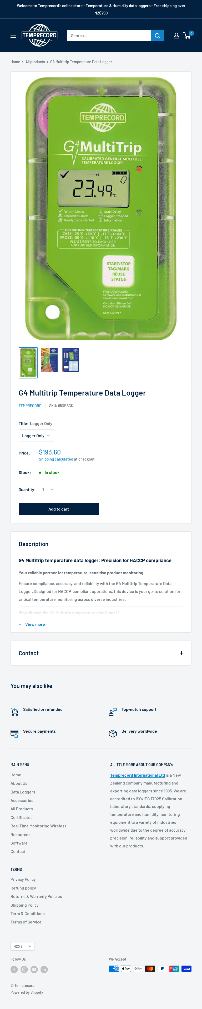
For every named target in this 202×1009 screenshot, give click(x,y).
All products (35, 61)
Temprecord (30, 405)
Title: (35, 423)
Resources (21, 834)
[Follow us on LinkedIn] (44, 969)
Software (19, 842)
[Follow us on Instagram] (24, 969)
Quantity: (27, 489)
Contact (18, 851)
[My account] (176, 35)
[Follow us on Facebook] (14, 969)
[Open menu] (13, 36)
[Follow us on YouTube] (34, 969)
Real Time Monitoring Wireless (39, 825)
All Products (22, 808)
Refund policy (23, 887)
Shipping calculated (56, 459)
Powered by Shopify (27, 992)
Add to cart (58, 508)
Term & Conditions (28, 913)
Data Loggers (23, 791)
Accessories (22, 800)
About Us (19, 783)
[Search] (157, 35)
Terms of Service (26, 921)
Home (15, 61)
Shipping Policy (25, 904)
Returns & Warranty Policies (36, 896)
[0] (187, 35)
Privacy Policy (23, 879)
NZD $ (18, 946)
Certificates (22, 817)
